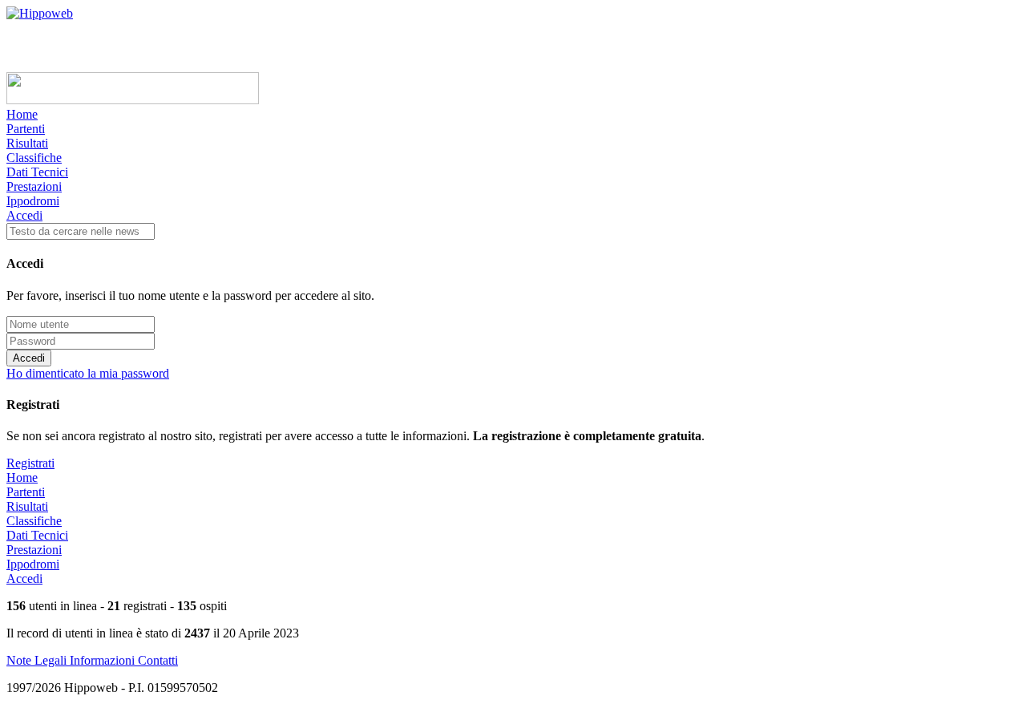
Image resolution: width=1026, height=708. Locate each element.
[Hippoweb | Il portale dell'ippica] (39, 13)
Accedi (24, 215)
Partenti (25, 129)
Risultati (27, 143)
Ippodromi (32, 201)
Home (22, 114)
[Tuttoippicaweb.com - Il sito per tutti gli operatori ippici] (132, 100)
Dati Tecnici (37, 172)
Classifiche (34, 157)
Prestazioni (34, 186)
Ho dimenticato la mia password (87, 373)
